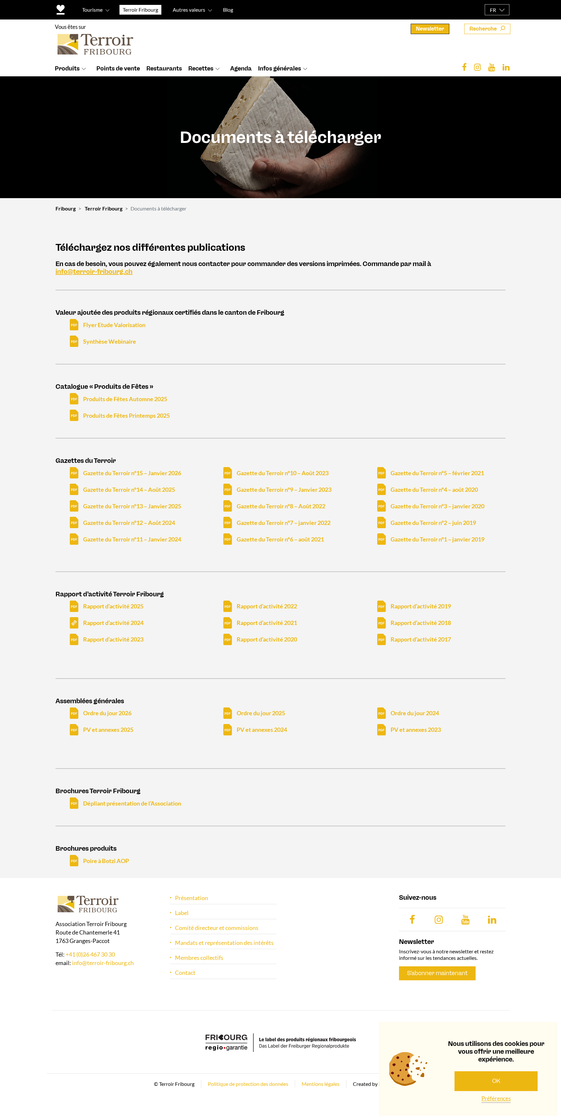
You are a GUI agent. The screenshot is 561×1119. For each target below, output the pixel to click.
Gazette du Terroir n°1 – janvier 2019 (437, 539)
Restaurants (164, 68)
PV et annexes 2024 (262, 729)
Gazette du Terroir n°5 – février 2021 (437, 473)
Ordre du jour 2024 (415, 713)
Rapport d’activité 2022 (267, 606)
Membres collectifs (199, 957)
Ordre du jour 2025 (261, 713)
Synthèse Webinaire (109, 341)
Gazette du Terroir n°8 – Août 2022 (281, 506)
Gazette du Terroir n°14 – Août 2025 (129, 489)
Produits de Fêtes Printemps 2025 (126, 415)
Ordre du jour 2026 (107, 713)
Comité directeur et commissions (216, 927)
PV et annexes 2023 (416, 729)
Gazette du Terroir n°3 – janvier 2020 (437, 506)
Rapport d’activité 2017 (421, 639)
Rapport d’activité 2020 (267, 639)
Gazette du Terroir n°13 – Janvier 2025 (132, 506)
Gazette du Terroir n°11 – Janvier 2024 (132, 539)
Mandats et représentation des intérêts (224, 942)
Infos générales (279, 68)
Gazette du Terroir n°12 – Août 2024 (129, 522)
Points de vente (118, 68)
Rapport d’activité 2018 (421, 622)
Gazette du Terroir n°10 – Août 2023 (283, 473)
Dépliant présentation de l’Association (132, 803)
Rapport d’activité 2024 (113, 622)
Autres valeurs (189, 9)
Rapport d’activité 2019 (421, 606)
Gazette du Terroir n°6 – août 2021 (280, 539)
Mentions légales (321, 1084)
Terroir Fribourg (103, 208)
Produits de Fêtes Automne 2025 (125, 398)
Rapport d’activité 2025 (113, 606)
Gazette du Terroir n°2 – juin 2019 (433, 522)
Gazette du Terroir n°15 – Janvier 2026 (132, 473)
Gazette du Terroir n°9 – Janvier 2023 (284, 489)
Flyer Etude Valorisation (114, 324)
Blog (228, 9)
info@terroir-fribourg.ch (94, 271)
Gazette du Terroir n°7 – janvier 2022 (283, 522)
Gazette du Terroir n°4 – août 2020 (434, 489)
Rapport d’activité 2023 (113, 639)
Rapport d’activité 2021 (267, 622)
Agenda (241, 68)
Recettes (200, 68)
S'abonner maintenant (437, 973)
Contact (185, 972)
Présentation (191, 898)
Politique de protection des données (248, 1084)
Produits (67, 68)
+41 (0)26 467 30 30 (90, 954)
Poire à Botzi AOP (106, 860)
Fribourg (66, 208)
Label (182, 912)
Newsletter (430, 29)
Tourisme (92, 9)
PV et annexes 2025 (108, 729)
